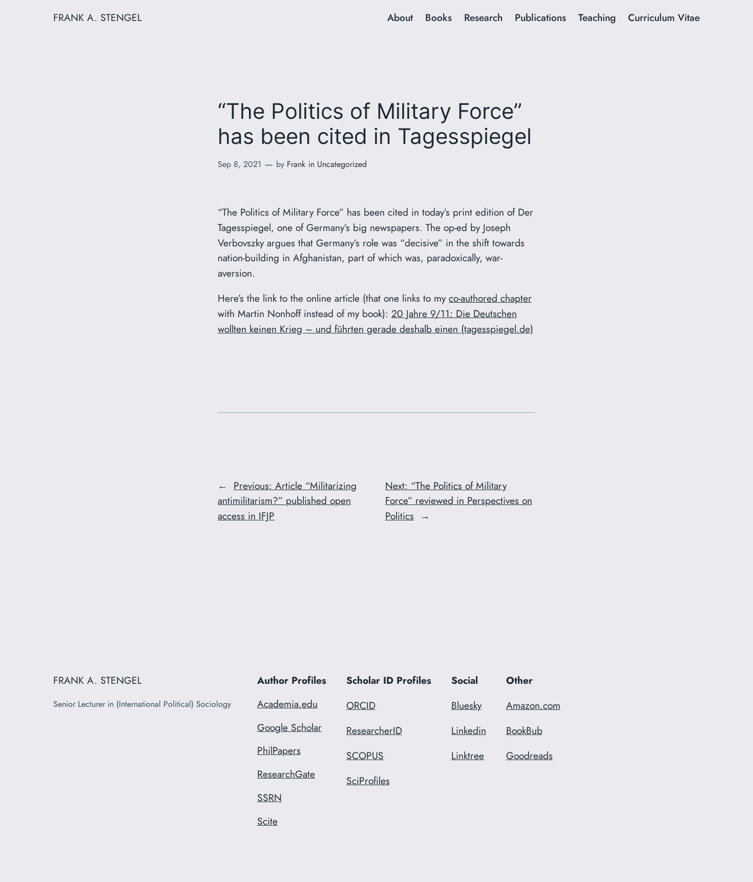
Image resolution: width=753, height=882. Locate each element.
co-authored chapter (490, 298)
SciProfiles (368, 780)
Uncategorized (342, 164)
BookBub (524, 730)
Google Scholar (289, 727)
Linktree (467, 755)
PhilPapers (279, 750)
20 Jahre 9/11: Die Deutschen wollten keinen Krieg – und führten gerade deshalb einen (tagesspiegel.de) (375, 321)
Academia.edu (287, 704)
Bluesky (466, 705)
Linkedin (468, 730)
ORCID (360, 705)
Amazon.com (533, 705)
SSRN (269, 797)
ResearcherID (374, 730)
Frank (296, 164)
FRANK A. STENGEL (97, 17)
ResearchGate (286, 774)
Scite (267, 821)
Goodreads (529, 755)
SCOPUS (365, 755)
